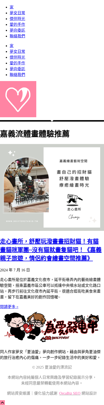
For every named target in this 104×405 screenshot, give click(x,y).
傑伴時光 (17, 19)
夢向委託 (17, 30)
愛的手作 (17, 24)
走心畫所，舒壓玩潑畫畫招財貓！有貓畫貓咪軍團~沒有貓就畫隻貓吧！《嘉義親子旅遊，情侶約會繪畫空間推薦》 (51, 249)
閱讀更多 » (9, 307)
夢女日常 (17, 13)
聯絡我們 (17, 36)
